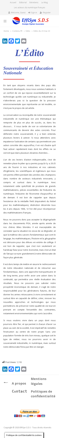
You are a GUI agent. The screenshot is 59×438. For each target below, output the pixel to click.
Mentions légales (38, 381)
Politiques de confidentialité (43, 393)
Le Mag (44, 2)
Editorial (23, 2)
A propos (19, 383)
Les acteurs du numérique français (29, 7)
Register (47, 12)
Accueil (13, 2)
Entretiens (33, 2)
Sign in (34, 12)
